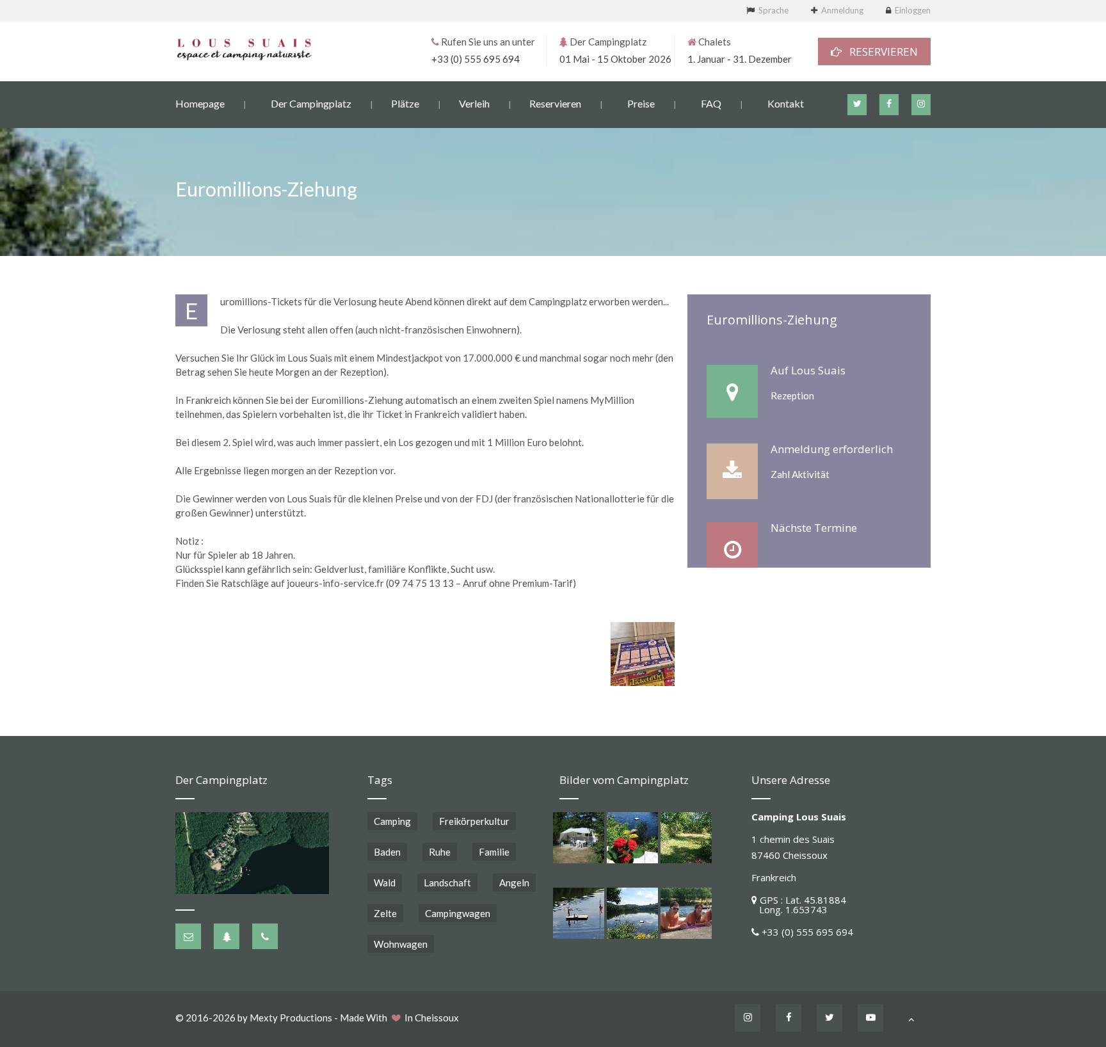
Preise (641, 103)
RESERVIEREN (880, 51)
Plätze (405, 103)
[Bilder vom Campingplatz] (578, 837)
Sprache (773, 10)
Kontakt (785, 103)
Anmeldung (842, 10)
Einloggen (913, 10)
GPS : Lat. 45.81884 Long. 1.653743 (798, 904)
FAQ (711, 103)
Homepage (200, 103)
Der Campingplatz (311, 103)
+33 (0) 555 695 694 (475, 59)
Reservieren (555, 103)
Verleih (474, 103)
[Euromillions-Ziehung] (643, 654)
